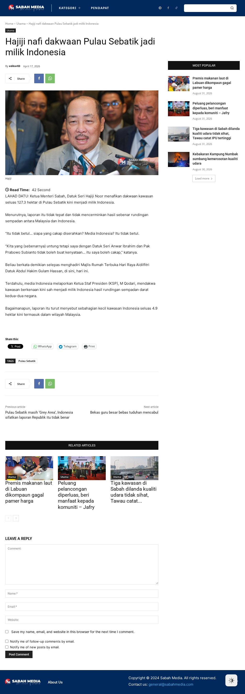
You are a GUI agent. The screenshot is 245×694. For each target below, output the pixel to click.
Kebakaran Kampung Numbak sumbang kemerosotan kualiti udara (215, 158)
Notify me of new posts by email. (35, 647)
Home (9, 24)
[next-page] (16, 518)
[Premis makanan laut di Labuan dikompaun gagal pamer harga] (29, 468)
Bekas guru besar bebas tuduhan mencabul (124, 412)
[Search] (232, 8)
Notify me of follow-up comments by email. (42, 641)
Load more (202, 178)
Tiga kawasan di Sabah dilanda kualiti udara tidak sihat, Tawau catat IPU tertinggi (216, 133)
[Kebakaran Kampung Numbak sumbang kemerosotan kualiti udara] (178, 159)
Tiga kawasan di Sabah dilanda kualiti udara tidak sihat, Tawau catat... (133, 492)
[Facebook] (168, 8)
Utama (21, 24)
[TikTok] (176, 8)
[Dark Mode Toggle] (231, 680)
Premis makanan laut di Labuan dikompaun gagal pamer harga (28, 492)
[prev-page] (8, 518)
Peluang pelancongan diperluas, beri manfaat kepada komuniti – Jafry (76, 495)
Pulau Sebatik (26, 361)
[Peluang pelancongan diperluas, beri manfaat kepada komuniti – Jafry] (82, 468)
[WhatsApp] (50, 78)
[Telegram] (160, 8)
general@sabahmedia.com (171, 684)
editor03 (14, 66)
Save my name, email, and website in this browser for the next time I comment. (72, 632)
